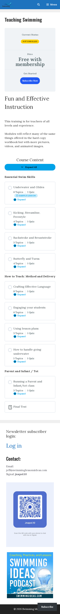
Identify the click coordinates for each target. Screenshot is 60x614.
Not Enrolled (30, 41)
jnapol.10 (21, 474)
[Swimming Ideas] (8, 4)
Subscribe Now (30, 80)
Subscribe (47, 606)
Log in (14, 445)
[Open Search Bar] (38, 4)
